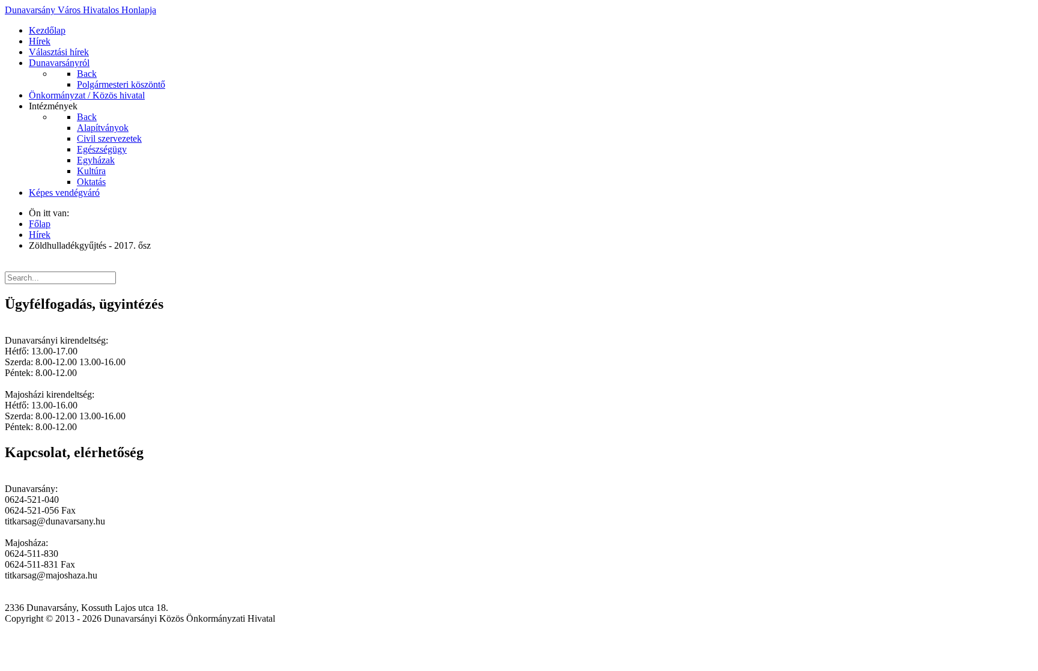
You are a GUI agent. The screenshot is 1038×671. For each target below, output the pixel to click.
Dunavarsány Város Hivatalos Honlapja (80, 10)
